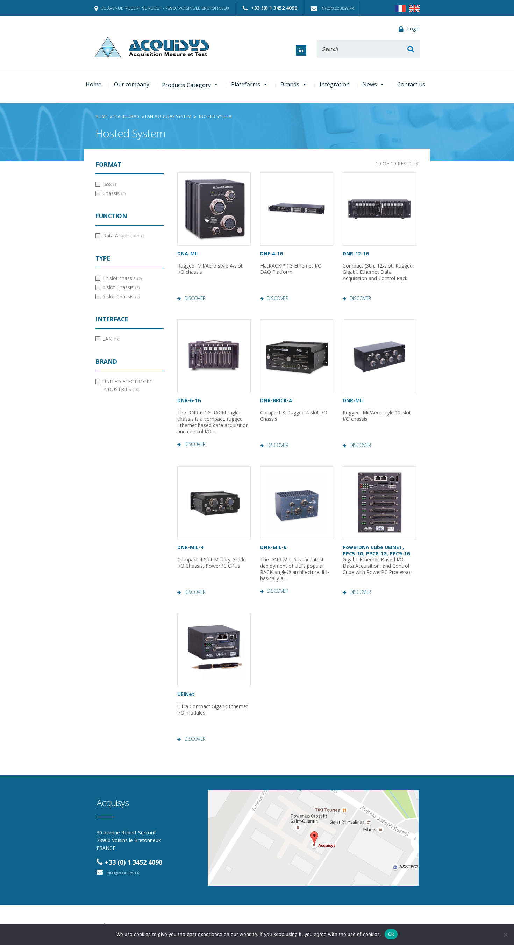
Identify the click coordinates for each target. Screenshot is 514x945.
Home (93, 84)
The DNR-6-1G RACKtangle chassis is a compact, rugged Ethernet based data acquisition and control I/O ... (213, 422)
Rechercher (411, 49)
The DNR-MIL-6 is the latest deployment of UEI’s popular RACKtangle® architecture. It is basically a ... (295, 569)
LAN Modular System (168, 116)
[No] (505, 934)
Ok (391, 934)
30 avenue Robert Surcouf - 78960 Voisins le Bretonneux (165, 8)
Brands (289, 84)
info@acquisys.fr (337, 8)
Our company (131, 84)
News (369, 84)
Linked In (301, 50)
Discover (195, 298)
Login (413, 28)
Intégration (335, 84)
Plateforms (245, 84)
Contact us (411, 84)
